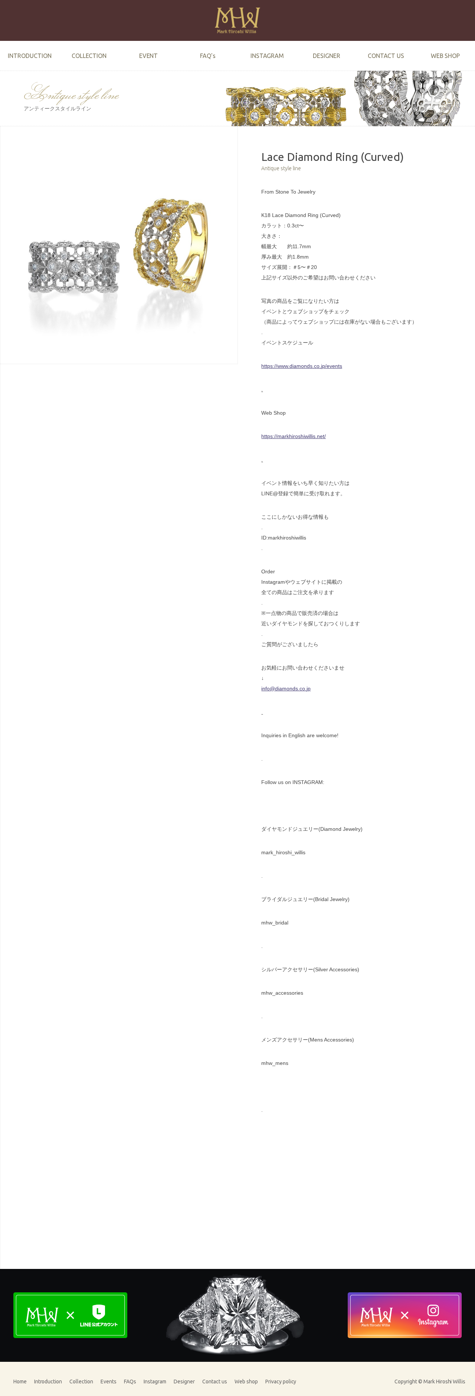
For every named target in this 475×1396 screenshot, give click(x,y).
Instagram (155, 1381)
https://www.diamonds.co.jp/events (301, 366)
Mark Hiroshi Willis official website (237, 20)
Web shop (246, 1381)
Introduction (48, 1381)
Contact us (214, 1381)
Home (20, 1381)
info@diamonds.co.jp (286, 688)
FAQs (130, 1381)
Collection (81, 1381)
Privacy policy (281, 1381)
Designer (184, 1381)
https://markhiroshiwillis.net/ (293, 436)
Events (109, 1381)
